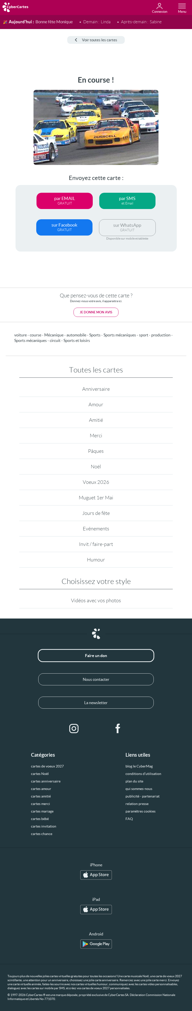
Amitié (96, 420)
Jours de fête (96, 513)
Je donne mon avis (96, 312)
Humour (96, 559)
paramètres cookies (141, 811)
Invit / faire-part (96, 544)
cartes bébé (40, 819)
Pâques (96, 451)
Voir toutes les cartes (99, 40)
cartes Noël (40, 774)
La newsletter (96, 702)
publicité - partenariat (143, 796)
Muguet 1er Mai (96, 497)
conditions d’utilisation (143, 774)
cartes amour (41, 789)
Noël (96, 466)
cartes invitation (43, 826)
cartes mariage (42, 811)
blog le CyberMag (139, 766)
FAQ (129, 819)
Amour (95, 404)
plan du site (134, 781)
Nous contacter (96, 679)
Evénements (96, 528)
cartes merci (40, 804)
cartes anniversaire (45, 781)
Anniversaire (96, 389)
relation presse (137, 804)
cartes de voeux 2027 (47, 766)
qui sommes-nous (139, 789)
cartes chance (41, 834)
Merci (96, 435)
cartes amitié (41, 796)
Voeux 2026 (96, 482)
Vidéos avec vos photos (96, 600)
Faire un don (96, 655)
